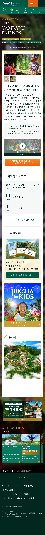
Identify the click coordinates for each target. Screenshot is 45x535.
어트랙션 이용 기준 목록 (24, 220)
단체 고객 (5, 486)
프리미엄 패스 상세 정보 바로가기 (22, 275)
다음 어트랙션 (27, 47)
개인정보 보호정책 (8, 490)
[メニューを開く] (41, 3)
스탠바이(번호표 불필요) (9, 39)
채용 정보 (20, 498)
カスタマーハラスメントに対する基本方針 (16, 494)
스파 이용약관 (28, 486)
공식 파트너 (16, 486)
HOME (4, 471)
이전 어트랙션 (17, 47)
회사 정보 (32, 498)
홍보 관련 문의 (7, 498)
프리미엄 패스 (24, 39)
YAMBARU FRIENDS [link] (24, 471)
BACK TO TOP (21, 477)
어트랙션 (11, 471)
